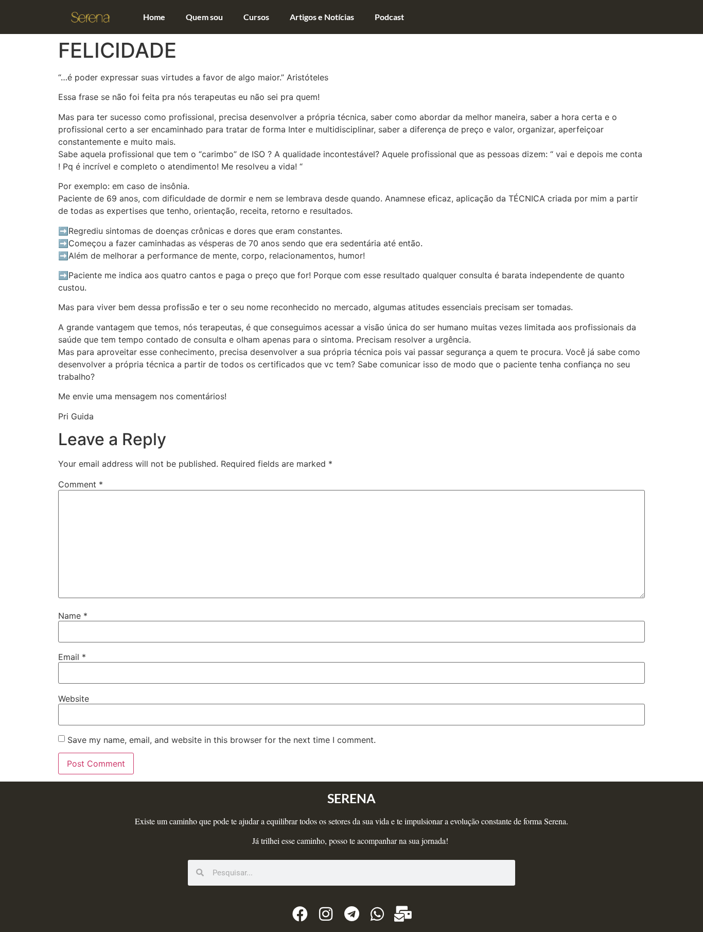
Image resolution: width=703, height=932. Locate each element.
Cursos (256, 17)
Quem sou (204, 17)
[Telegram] (351, 914)
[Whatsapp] (377, 914)
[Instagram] (325, 914)
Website (73, 698)
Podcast (389, 17)
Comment (80, 484)
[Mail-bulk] (403, 914)
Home (154, 17)
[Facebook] (300, 914)
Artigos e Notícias (322, 17)
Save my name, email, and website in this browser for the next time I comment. (221, 740)
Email (72, 657)
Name (72, 616)
